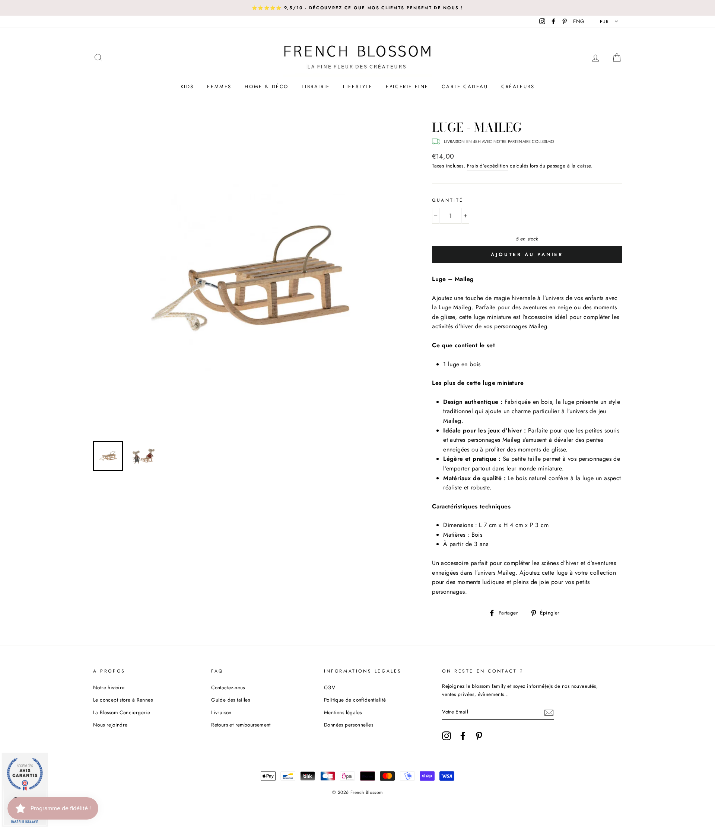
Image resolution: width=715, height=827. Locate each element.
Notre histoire (109, 687)
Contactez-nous (228, 687)
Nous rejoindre (110, 724)
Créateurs (517, 86)
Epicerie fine (407, 86)
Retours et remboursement (241, 724)
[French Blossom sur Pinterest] (478, 735)
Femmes (219, 86)
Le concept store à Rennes (123, 699)
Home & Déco (267, 86)
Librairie (316, 86)
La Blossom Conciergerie (121, 712)
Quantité (448, 200)
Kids (187, 86)
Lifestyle (357, 86)
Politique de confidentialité (355, 699)
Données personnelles (348, 724)
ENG (578, 21)
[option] (357, 8)
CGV (329, 687)
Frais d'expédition (487, 165)
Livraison (221, 712)
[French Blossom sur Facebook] (462, 735)
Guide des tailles (230, 699)
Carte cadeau (465, 86)
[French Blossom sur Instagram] (446, 735)
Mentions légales (343, 712)
